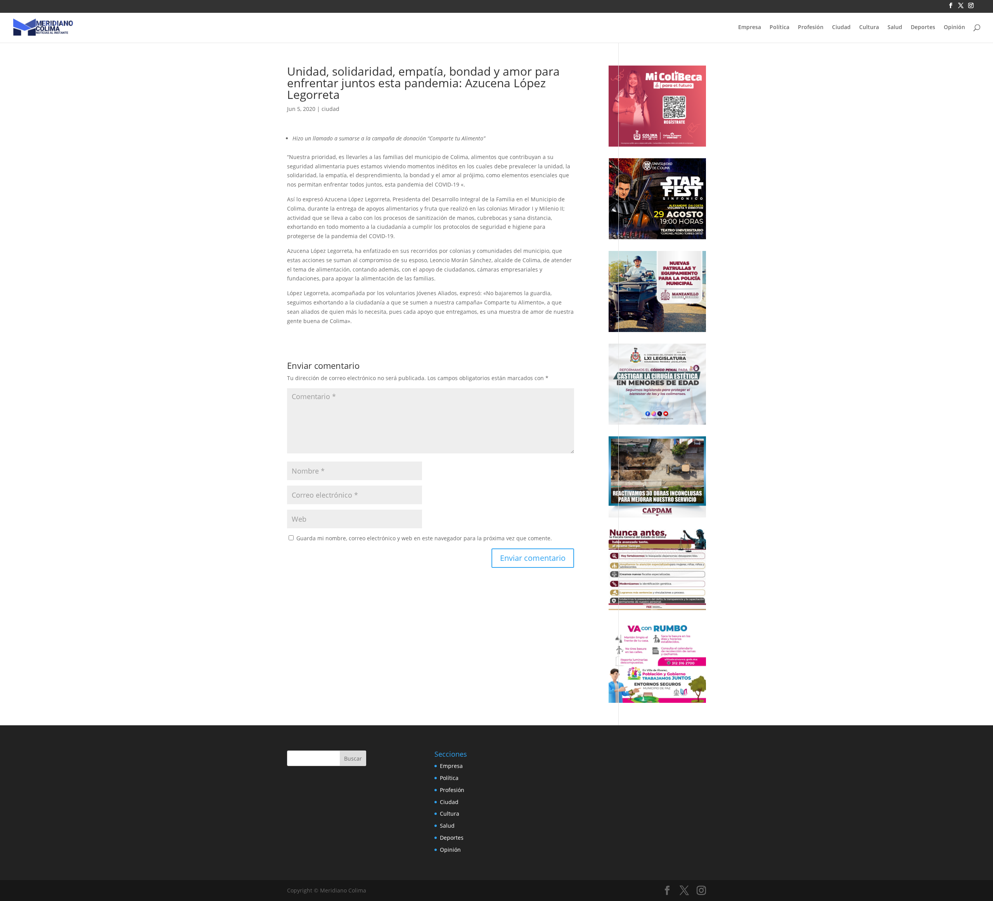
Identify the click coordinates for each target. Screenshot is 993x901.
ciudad (330, 108)
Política (779, 27)
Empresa (749, 27)
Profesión (810, 27)
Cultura (869, 27)
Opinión (954, 27)
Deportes (923, 27)
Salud (894, 27)
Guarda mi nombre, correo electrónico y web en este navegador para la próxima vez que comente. (424, 538)
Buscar (353, 758)
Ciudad (841, 27)
